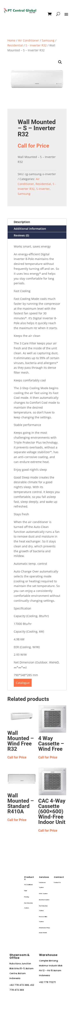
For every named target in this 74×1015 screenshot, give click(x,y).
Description (22, 222)
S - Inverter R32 (36, 45)
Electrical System (44, 900)
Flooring (26, 897)
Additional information (30, 229)
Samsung (48, 40)
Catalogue (23, 683)
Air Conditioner (28, 40)
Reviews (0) (21, 235)
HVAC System (43, 893)
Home (11, 40)
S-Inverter (43, 189)
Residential (15, 45)
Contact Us (57, 882)
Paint (25, 891)
